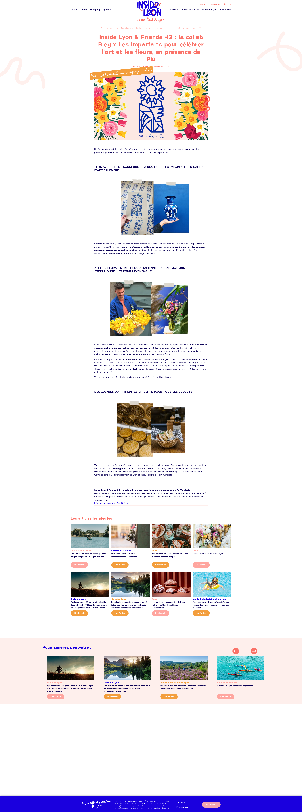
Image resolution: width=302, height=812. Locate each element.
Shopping (95, 9)
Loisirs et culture (190, 9)
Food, (94, 76)
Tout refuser (183, 802)
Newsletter (215, 4)
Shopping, (133, 71)
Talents (174, 9)
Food (84, 9)
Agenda (107, 9)
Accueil (75, 9)
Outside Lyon (209, 9)
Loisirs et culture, (112, 74)
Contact (203, 4)
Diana (138, 66)
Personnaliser (182, 807)
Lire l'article (79, 565)
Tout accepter (211, 805)
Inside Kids (225, 9)
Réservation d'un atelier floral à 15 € (111, 503)
